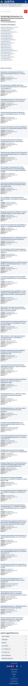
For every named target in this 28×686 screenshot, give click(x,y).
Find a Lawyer (5, 636)
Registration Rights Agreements (8, 50)
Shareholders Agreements (7, 53)
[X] (19, 666)
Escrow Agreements (5, 33)
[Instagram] (13, 666)
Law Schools (5, 646)
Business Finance (4, 5)
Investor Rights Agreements (7, 39)
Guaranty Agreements (6, 38)
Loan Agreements (5, 41)
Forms (5, 4)
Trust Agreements (5, 58)
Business (4, 642)
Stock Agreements (5, 55)
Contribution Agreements (7, 29)
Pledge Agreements (5, 47)
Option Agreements (5, 46)
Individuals (5, 639)
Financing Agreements (6, 36)
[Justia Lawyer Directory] (20, 666)
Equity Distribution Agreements (8, 32)
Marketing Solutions (7, 658)
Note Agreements (5, 44)
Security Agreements (6, 52)
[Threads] (15, 666)
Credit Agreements (5, 30)
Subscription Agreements (7, 57)
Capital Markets (8, 79)
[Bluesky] (17, 666)
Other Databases (6, 655)
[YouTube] (9, 666)
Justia (2, 4)
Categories (19, 4)
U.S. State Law (6, 652)
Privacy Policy (14, 681)
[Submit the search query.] (25, 11)
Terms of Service (14, 678)
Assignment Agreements (7, 27)
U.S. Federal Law (6, 649)
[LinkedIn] (7, 666)
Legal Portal (14, 671)
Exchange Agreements (6, 35)
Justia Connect (14, 669)
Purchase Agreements (6, 49)
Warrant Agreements (6, 60)
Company (14, 674)
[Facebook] (11, 666)
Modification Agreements (7, 43)
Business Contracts (12, 4)
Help (14, 676)
